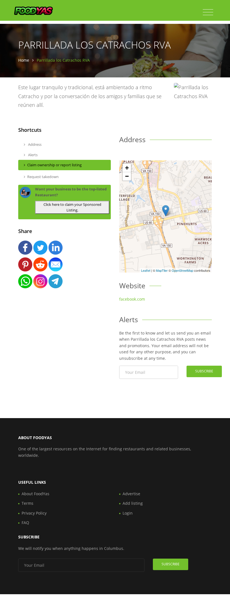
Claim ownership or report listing (54, 164)
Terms (27, 503)
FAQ (25, 522)
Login (128, 513)
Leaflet (145, 270)
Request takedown (43, 176)
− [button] (127, 176)
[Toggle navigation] (208, 12)
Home (23, 60)
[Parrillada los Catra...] (165, 210)
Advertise (131, 493)
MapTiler (162, 270)
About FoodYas (35, 493)
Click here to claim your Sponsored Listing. (72, 207)
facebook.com (132, 299)
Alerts (32, 154)
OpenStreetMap (182, 270)
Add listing (133, 503)
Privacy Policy (34, 513)
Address (34, 144)
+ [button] (127, 167)
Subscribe (204, 371)
